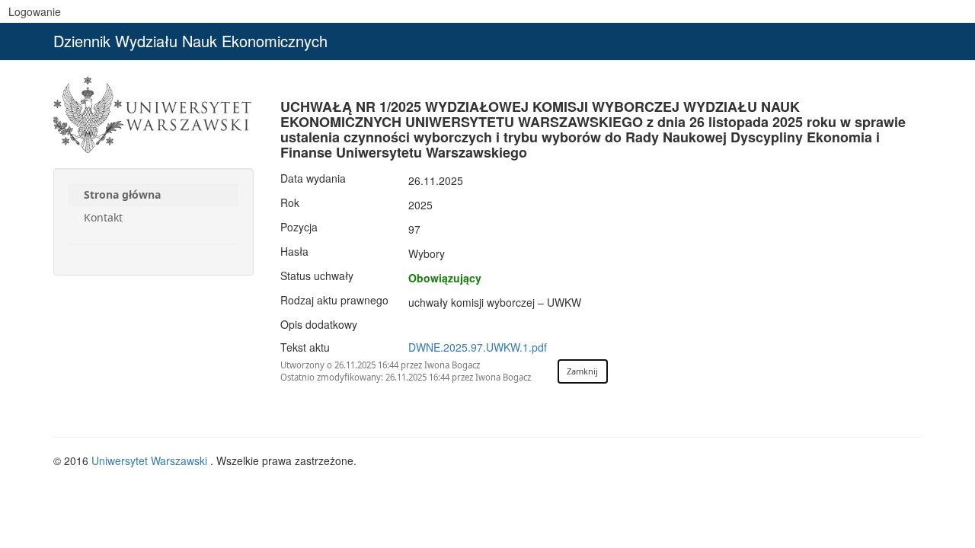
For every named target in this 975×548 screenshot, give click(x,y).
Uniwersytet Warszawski (150, 460)
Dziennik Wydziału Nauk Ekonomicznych (190, 41)
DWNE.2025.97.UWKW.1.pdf (477, 347)
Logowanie (34, 11)
